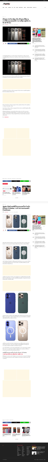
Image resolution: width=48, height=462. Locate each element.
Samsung (9, 7)
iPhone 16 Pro (14, 178)
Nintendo (23, 451)
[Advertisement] (31, 3)
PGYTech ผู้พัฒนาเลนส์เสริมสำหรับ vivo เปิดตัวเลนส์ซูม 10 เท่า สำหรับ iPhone (26, 193)
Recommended (29, 446)
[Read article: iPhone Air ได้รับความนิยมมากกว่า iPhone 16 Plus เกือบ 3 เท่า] (7, 189)
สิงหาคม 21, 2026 (4, 436)
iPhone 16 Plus (9, 178)
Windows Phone (28, 454)
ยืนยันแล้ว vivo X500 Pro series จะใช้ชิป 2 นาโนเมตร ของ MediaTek (41, 452)
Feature (18, 453)
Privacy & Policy (41, 459)
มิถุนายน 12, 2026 (24, 436)
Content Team (6, 24)
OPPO (14, 7)
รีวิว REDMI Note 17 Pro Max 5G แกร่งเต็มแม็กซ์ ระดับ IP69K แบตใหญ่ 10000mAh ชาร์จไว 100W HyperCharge (41, 448)
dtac (17, 451)
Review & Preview (29, 7)
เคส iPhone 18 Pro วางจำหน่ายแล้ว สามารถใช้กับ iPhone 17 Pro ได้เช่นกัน (16, 434)
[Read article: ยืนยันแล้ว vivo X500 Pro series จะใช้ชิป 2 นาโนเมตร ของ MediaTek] (34, 453)
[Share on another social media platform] (30, 43)
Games (25, 7)
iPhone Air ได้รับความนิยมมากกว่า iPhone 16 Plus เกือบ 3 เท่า (7, 193)
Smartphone (21, 7)
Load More (16, 197)
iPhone (17, 7)
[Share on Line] (28, 43)
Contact (44, 459)
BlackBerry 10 (19, 450)
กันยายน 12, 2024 (11, 24)
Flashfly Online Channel (19, 455)
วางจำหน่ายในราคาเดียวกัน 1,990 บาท (13, 354)
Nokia (22, 452)
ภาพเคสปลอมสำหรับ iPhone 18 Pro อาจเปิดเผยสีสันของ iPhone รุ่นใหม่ (7, 434)
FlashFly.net (5, 459)
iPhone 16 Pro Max (18, 178)
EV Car (18, 452)
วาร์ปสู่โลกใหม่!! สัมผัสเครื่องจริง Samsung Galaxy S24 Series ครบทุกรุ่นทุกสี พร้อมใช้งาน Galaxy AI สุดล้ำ (40, 46)
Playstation (23, 454)
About (35, 459)
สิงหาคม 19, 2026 (14, 436)
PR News (23, 455)
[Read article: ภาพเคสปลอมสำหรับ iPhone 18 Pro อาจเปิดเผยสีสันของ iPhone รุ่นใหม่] (7, 430)
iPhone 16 (5, 178)
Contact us (44, 0)
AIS (17, 446)
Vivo (12, 7)
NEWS (6, 7)
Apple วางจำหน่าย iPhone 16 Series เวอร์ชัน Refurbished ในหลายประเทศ (16, 193)
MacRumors (7, 117)
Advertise (37, 459)
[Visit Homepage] (6, 4)
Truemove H (28, 453)
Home (3, 7)
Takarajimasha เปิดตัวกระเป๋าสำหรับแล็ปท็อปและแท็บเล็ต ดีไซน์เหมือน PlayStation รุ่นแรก (26, 434)
